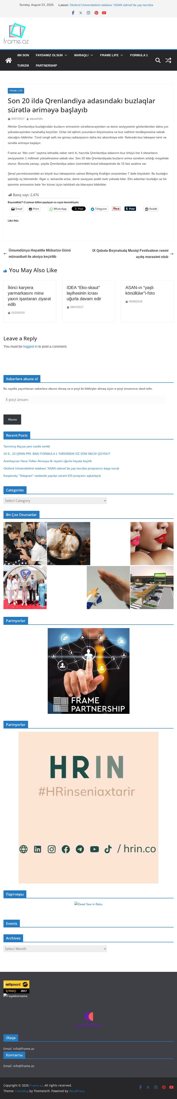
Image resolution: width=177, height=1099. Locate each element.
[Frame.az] (8, 60)
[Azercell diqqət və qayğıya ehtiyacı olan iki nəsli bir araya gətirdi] (25, 543)
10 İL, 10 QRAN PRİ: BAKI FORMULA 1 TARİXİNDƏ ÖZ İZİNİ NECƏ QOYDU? (56, 453)
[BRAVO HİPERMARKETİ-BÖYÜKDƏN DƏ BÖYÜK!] (152, 587)
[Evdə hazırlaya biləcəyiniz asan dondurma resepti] (68, 543)
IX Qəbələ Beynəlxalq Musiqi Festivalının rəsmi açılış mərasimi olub (130, 254)
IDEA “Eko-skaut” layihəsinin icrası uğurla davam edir (84, 293)
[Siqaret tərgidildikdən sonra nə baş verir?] (108, 587)
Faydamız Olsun (49, 55)
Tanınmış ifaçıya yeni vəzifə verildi (26, 446)
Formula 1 (139, 55)
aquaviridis (36, 118)
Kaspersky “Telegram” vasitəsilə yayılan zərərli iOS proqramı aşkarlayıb (52, 475)
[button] (65, 55)
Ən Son (23, 55)
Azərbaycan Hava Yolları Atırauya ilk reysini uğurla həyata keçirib (47, 461)
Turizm (23, 65)
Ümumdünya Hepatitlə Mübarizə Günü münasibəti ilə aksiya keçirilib (40, 253)
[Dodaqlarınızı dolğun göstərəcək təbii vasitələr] (152, 543)
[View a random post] (168, 60)
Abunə (12, 419)
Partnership (46, 65)
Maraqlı (81, 55)
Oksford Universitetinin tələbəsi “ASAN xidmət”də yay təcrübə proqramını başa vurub (62, 468)
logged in (30, 346)
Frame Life (109, 55)
